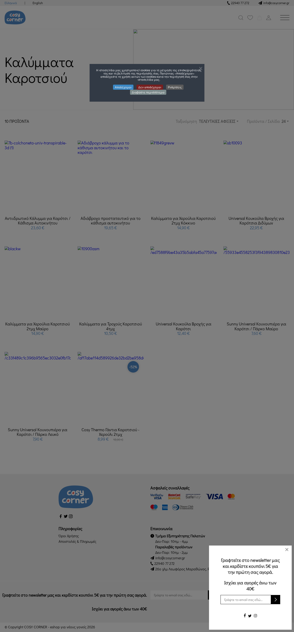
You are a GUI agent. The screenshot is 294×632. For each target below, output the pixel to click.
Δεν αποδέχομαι (149, 87)
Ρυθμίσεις (175, 87)
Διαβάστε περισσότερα (148, 92)
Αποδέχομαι (123, 87)
